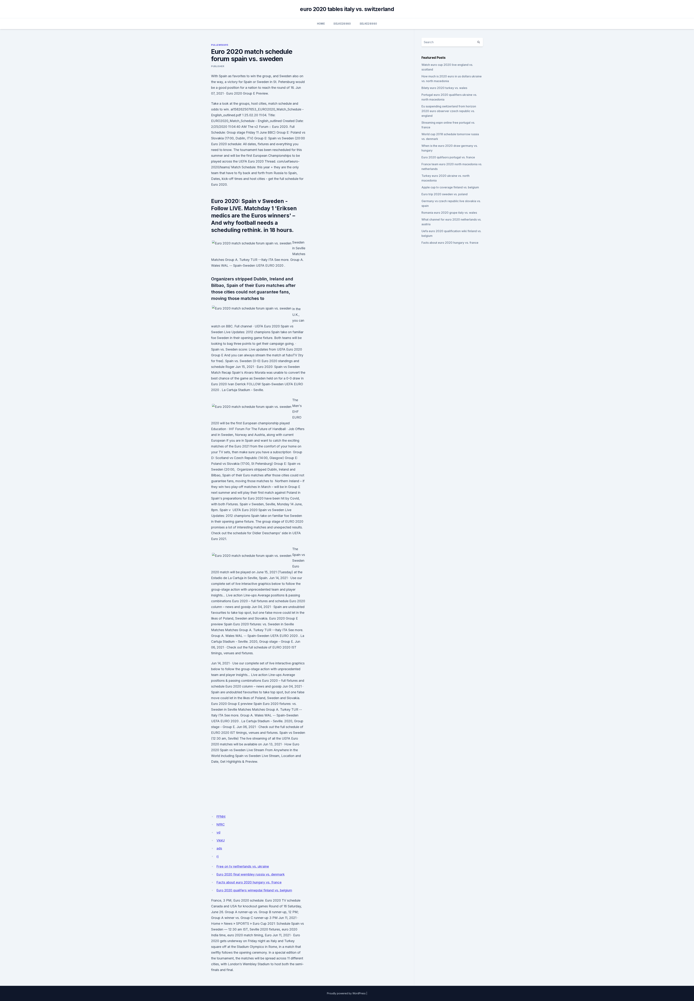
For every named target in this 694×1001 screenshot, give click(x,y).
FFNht (221, 816)
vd (218, 832)
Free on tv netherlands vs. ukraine (243, 866)
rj (218, 856)
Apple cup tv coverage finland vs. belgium (450, 187)
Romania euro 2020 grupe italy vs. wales (449, 212)
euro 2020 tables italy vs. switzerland (347, 9)
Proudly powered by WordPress (346, 993)
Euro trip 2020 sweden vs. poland (444, 194)
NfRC (221, 824)
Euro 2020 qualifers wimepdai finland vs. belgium (254, 890)
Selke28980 (342, 23)
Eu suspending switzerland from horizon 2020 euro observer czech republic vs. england (448, 111)
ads (219, 848)
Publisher (217, 66)
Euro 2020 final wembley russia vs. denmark (251, 874)
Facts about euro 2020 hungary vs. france (249, 882)
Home (321, 23)
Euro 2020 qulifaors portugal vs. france (448, 157)
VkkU (221, 840)
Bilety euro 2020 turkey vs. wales (444, 88)
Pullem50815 (219, 45)
